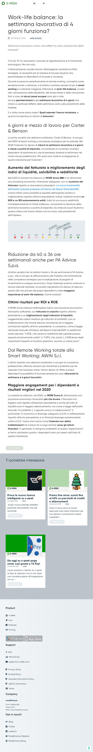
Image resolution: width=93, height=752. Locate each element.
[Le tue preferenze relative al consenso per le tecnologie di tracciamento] (89, 748)
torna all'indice (14, 448)
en (34, 3)
